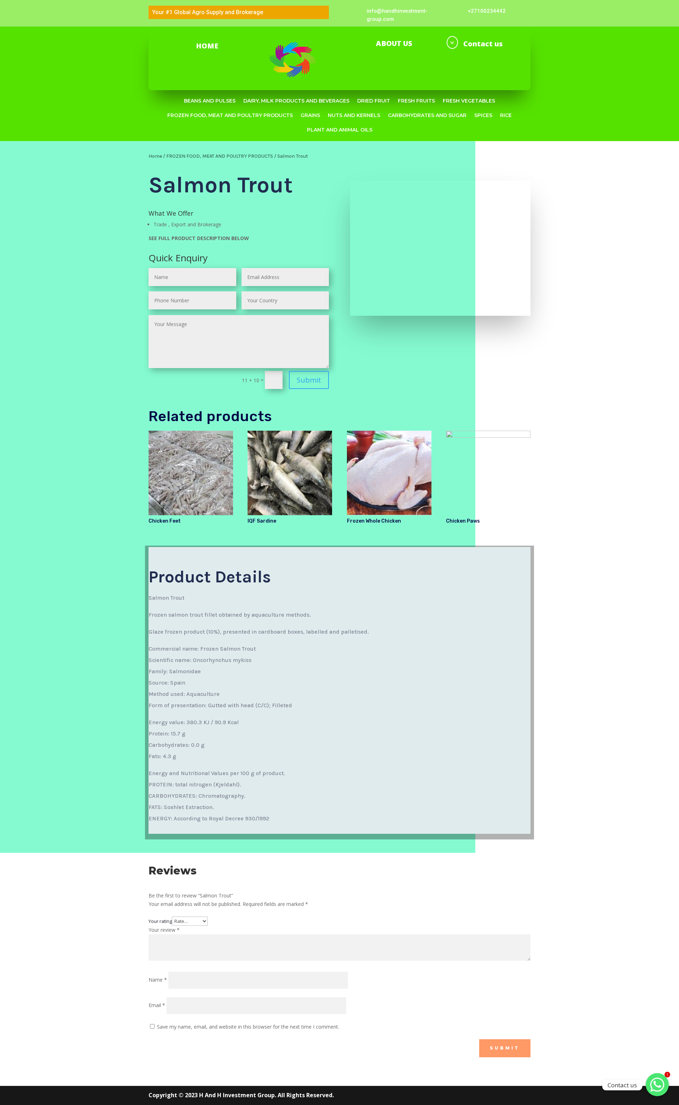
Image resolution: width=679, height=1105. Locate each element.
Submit (309, 380)
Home (155, 156)
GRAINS (310, 115)
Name (158, 979)
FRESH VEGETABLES (469, 101)
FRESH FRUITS (416, 101)
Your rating (160, 921)
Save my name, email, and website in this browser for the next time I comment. (248, 1026)
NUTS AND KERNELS (354, 115)
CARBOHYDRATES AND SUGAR (427, 115)
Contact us (483, 43)
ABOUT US (394, 43)
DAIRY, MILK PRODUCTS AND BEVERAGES (296, 101)
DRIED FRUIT (373, 101)
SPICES (483, 115)
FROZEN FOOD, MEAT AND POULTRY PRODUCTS (230, 115)
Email (157, 1005)
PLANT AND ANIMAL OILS (339, 130)
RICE (506, 115)
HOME (207, 46)
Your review (164, 929)
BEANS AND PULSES (210, 101)
